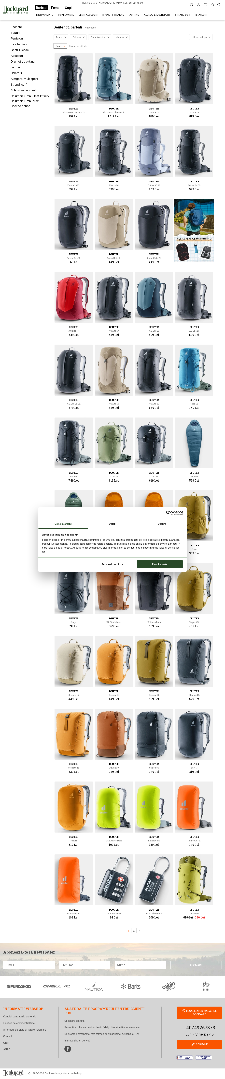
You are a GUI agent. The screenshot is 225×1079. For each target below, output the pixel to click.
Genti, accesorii (88, 14)
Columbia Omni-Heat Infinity (30, 96)
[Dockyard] (15, 10)
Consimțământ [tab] (63, 523)
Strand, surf (183, 14)
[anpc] (184, 1057)
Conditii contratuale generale (19, 1016)
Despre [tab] (162, 523)
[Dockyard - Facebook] (67, 1049)
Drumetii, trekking (113, 14)
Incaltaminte (66, 14)
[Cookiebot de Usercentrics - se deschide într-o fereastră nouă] (168, 513)
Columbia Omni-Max (25, 101)
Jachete (16, 27)
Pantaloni (17, 38)
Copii (68, 8)
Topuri (15, 33)
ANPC (6, 1049)
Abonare (196, 965)
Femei (55, 8)
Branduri (201, 14)
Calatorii (16, 73)
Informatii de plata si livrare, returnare (24, 1029)
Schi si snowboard (23, 90)
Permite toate (159, 564)
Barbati (41, 8)
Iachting (134, 14)
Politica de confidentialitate (19, 1023)
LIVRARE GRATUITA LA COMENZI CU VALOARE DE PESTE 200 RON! (112, 3)
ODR (6, 1042)
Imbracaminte (44, 14)
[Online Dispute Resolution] (203, 1057)
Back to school (21, 106)
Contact (7, 1036)
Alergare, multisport (157, 14)
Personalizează (110, 564)
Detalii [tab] (112, 523)
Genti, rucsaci (20, 50)
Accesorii (17, 56)
